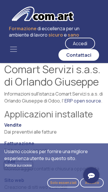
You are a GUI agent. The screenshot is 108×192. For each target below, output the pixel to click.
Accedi (80, 43)
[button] (63, 182)
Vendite (13, 125)
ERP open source (83, 101)
